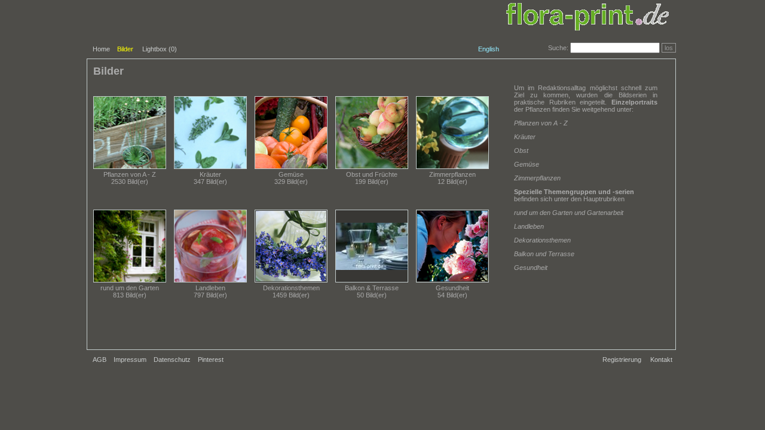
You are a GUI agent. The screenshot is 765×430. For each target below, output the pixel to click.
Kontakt (661, 359)
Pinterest (211, 359)
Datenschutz (172, 359)
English (488, 49)
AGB (99, 359)
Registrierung (621, 359)
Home (101, 49)
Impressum (130, 359)
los (669, 47)
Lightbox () (159, 49)
